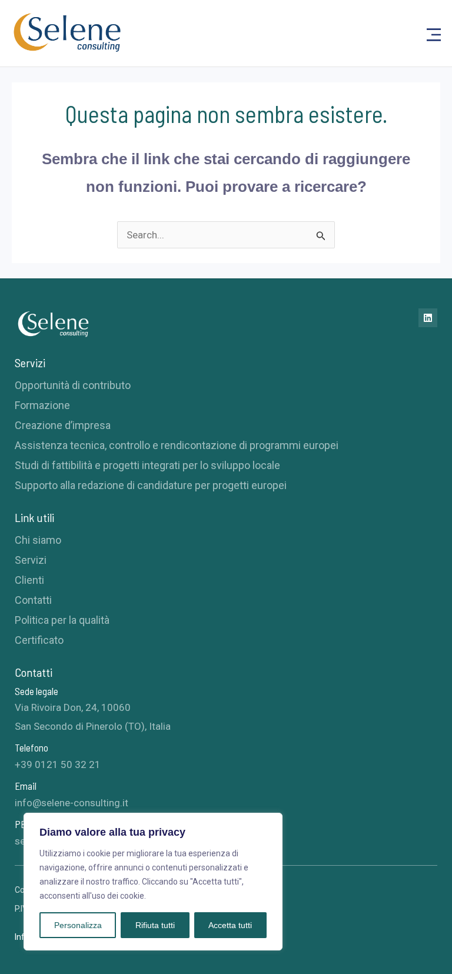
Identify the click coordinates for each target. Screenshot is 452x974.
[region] (153, 881)
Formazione (42, 405)
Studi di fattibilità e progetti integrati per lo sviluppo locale (147, 465)
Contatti (33, 600)
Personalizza (78, 925)
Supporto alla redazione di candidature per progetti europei (151, 485)
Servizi (30, 560)
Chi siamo (38, 540)
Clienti (29, 580)
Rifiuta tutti (155, 925)
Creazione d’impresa (63, 425)
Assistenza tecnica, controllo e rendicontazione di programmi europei (176, 445)
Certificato (39, 640)
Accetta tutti (230, 925)
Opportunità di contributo (73, 385)
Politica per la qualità (62, 620)
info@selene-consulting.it (71, 803)
